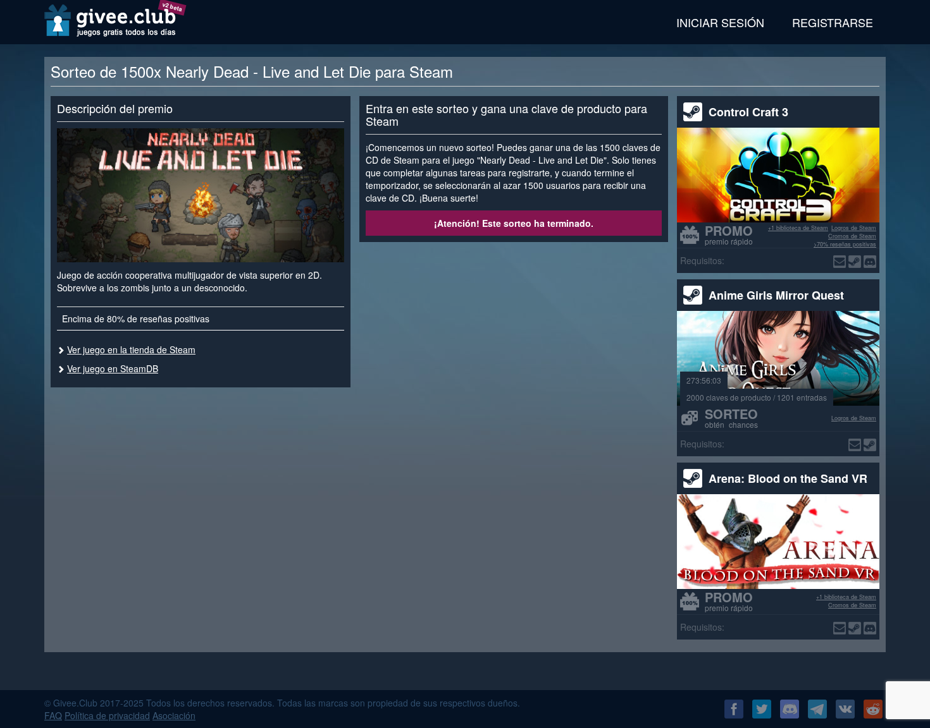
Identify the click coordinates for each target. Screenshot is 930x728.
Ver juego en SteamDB (112, 368)
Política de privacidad (107, 715)
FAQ (53, 715)
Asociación (173, 715)
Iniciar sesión (720, 22)
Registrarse (832, 22)
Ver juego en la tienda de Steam (131, 349)
